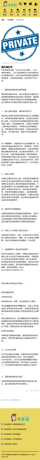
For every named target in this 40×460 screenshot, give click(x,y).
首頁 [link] (2, 20)
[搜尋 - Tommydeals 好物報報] (20, 3)
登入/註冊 (13, 400)
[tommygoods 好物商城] (25, 3)
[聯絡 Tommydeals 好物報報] (31, 3)
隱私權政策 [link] (20, 20)
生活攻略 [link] (10, 20)
